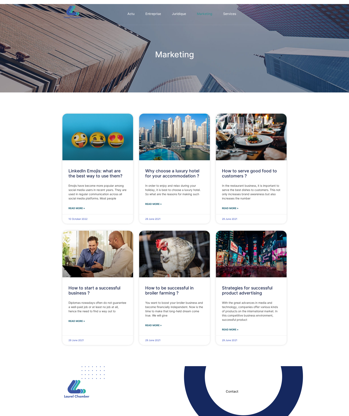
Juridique (179, 13)
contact (232, 391)
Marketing (204, 13)
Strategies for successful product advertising (247, 290)
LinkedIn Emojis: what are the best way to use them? (95, 173)
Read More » (76, 208)
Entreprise (153, 13)
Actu (131, 13)
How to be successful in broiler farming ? (169, 290)
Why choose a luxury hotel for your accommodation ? (172, 173)
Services (229, 13)
